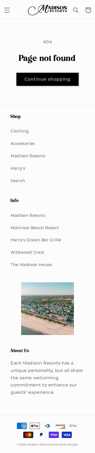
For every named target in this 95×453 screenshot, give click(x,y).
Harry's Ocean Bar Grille (36, 240)
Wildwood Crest (27, 252)
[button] (7, 10)
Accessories (23, 143)
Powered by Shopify (64, 444)
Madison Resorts (28, 156)
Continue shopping (47, 79)
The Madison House (31, 264)
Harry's (18, 168)
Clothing (20, 131)
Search (18, 180)
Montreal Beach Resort (35, 227)
